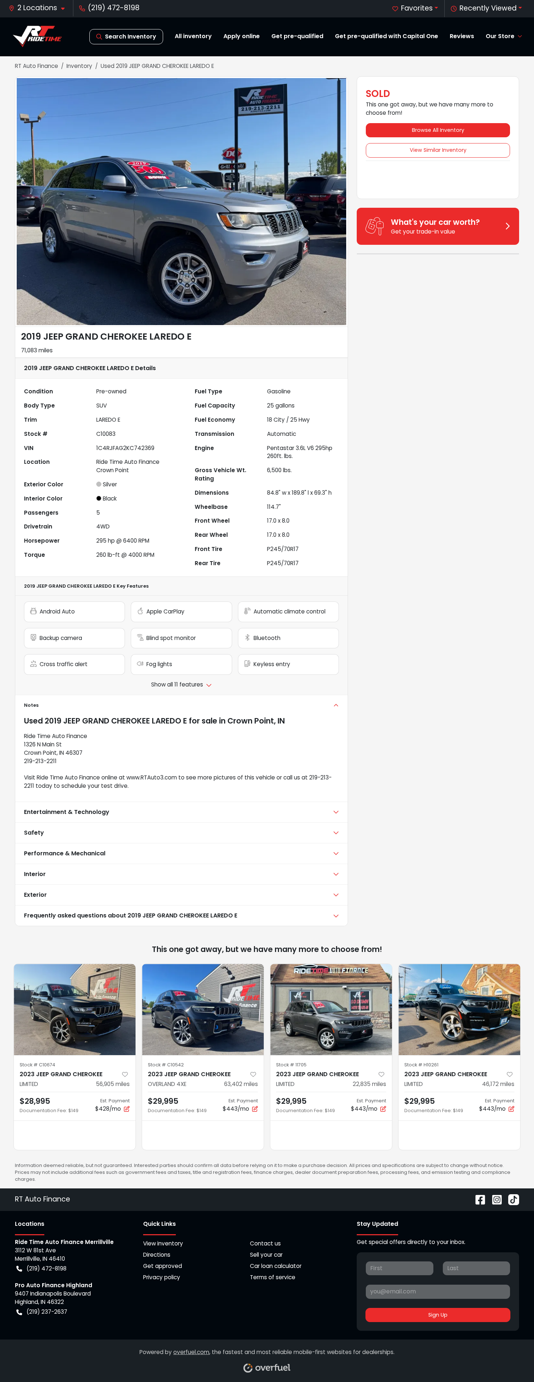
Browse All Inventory (438, 130)
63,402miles (241, 1084)
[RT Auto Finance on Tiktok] (510, 1199)
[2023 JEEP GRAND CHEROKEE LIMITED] (74, 1009)
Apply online (241, 36)
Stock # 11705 (291, 1065)
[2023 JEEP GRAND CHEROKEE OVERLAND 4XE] (203, 1009)
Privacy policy (161, 1277)
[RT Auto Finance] (37, 36)
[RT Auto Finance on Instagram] (494, 1199)
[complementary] (512, 1360)
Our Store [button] (500, 36)
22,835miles (369, 1084)
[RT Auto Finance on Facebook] (477, 1199)
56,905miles (113, 1084)
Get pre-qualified (297, 36)
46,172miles (498, 1084)
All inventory (193, 36)
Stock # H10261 (421, 1065)
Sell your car (266, 1255)
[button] (39, 8)
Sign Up (438, 1314)
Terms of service (272, 1277)
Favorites (417, 8)
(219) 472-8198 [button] (113, 8)
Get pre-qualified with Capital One (386, 36)
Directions (156, 1255)
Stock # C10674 (37, 1065)
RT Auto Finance (36, 66)
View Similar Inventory (438, 150)
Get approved (162, 1266)
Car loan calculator (276, 1266)
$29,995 (163, 1101)
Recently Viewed (488, 8)
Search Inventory (130, 36)
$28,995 (35, 1101)
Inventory (79, 66)
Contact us (265, 1243)
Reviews (462, 36)
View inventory (163, 1243)
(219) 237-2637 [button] (47, 1312)
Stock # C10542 (166, 1065)
